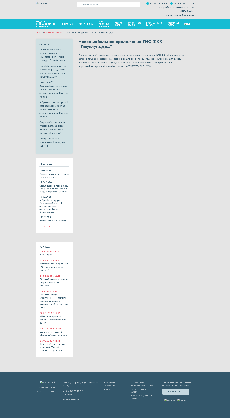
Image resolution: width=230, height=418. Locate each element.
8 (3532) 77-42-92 (159, 3)
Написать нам (175, 391)
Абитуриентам (86, 24)
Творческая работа (173, 24)
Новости (59, 32)
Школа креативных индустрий (103, 24)
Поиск (79, 5)
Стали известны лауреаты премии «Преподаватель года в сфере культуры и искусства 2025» (52, 71)
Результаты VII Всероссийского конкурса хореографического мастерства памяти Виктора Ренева (53, 89)
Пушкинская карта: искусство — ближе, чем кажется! (52, 142)
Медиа (107, 389)
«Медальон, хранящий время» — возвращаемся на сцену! (53, 319)
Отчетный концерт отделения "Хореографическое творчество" (54, 282)
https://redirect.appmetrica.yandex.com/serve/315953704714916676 (115, 66)
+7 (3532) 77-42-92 (73, 391)
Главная (39, 32)
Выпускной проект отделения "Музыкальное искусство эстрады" (54, 267)
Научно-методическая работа (141, 397)
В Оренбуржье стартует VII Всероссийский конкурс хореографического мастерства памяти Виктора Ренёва (53, 109)
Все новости (44, 226)
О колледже (49, 32)
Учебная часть (118, 24)
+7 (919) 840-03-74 (184, 3)
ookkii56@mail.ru (186, 11)
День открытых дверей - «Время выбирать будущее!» (53, 333)
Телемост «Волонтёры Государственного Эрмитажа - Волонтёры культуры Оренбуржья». (52, 55)
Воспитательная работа (154, 24)
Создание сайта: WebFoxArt (47, 392)
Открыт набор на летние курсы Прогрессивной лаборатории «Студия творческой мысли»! (52, 128)
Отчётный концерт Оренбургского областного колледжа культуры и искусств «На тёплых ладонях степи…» (54, 301)
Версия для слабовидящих (180, 15)
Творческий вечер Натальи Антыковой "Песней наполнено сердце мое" (52, 347)
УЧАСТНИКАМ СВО (49, 254)
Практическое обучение (134, 24)
